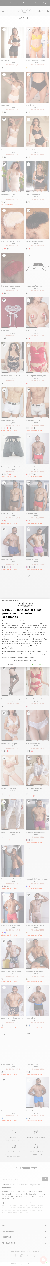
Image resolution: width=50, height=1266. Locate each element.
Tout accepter (37, 664)
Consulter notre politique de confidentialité (18, 657)
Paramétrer (12, 664)
